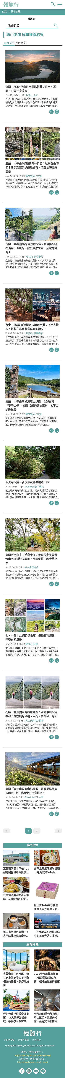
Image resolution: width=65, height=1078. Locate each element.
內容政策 (36, 1040)
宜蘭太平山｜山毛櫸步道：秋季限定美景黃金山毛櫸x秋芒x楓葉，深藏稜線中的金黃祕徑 (31, 559)
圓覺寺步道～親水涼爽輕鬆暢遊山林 (27, 482)
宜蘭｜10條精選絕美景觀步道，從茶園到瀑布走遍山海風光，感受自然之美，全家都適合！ (31, 248)
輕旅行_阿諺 (32, 644)
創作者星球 (23, 1040)
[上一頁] (6, 830)
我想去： (32, 19)
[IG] (29, 1071)
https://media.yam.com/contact (32, 1062)
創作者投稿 (9, 1040)
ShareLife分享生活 (34, 797)
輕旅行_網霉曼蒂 (34, 257)
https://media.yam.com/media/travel (33, 1055)
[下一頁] (58, 830)
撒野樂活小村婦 (34, 176)
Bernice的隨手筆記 (34, 487)
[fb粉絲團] (22, 1071)
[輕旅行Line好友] (43, 1071)
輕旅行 (11, 4)
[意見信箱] (36, 1071)
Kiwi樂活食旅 (31, 567)
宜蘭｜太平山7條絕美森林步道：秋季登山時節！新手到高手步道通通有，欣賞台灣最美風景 (32, 167)
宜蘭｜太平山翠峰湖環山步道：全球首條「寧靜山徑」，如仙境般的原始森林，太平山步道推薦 (31, 405)
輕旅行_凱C (32, 95)
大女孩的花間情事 (34, 721)
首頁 (4, 12)
